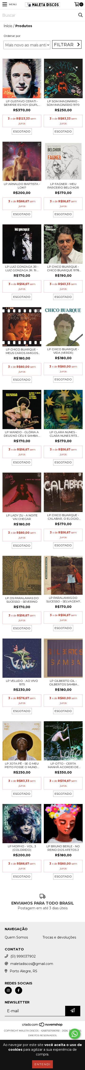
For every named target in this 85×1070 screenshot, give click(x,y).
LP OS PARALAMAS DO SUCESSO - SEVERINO (22, 599)
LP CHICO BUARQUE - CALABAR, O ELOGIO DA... (63, 516)
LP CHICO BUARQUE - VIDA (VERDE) (63, 350)
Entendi (42, 1064)
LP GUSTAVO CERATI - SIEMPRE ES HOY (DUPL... (22, 103)
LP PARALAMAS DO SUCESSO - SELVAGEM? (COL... (63, 599)
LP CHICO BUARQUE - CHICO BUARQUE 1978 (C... (63, 268)
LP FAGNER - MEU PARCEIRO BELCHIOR (63, 185)
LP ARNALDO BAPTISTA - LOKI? (22, 185)
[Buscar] (80, 15)
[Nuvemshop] (42, 1025)
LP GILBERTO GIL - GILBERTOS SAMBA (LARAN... (63, 682)
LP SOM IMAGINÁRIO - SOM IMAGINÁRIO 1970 (63, 103)
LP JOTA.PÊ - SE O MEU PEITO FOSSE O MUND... (22, 765)
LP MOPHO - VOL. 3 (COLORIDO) (22, 848)
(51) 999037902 (23, 956)
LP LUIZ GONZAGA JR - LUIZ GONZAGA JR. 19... (21, 268)
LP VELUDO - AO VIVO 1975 (22, 682)
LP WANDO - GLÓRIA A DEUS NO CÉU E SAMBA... (22, 433)
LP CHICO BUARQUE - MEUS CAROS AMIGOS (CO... (22, 351)
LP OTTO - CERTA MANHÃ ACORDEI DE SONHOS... (63, 765)
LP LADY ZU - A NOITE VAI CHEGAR (22, 517)
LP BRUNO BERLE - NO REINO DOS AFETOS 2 (63, 848)
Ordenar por (12, 36)
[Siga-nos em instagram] (8, 990)
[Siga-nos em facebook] (18, 990)
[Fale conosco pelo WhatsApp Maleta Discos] (74, 1034)
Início (8, 26)
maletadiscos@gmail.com (31, 964)
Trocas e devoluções (59, 937)
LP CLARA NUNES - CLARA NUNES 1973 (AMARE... (63, 433)
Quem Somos (16, 937)
